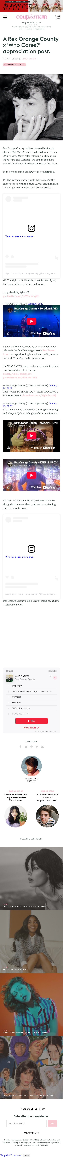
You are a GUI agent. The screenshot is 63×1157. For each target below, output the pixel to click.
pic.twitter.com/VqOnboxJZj (39, 395)
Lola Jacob (29, 59)
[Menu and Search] (5, 17)
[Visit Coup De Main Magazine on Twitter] (36, 1109)
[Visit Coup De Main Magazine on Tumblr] (40, 1109)
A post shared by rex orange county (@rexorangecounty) (31, 273)
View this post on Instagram (19, 236)
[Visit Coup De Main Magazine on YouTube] (25, 1109)
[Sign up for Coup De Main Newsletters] (44, 1109)
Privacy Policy (31, 1133)
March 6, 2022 (35, 303)
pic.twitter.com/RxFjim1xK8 (20, 377)
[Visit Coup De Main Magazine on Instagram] (28, 1109)
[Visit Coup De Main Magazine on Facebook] (21, 1109)
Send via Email (42, 747)
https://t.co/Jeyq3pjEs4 (17, 373)
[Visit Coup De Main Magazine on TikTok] (32, 1109)
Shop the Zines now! (11, 1155)
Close (26, 1155)
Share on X (26, 747)
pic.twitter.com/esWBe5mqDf (21, 296)
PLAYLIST (58, 17)
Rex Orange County (14, 65)
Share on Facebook (20, 747)
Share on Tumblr (37, 747)
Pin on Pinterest (31, 747)
